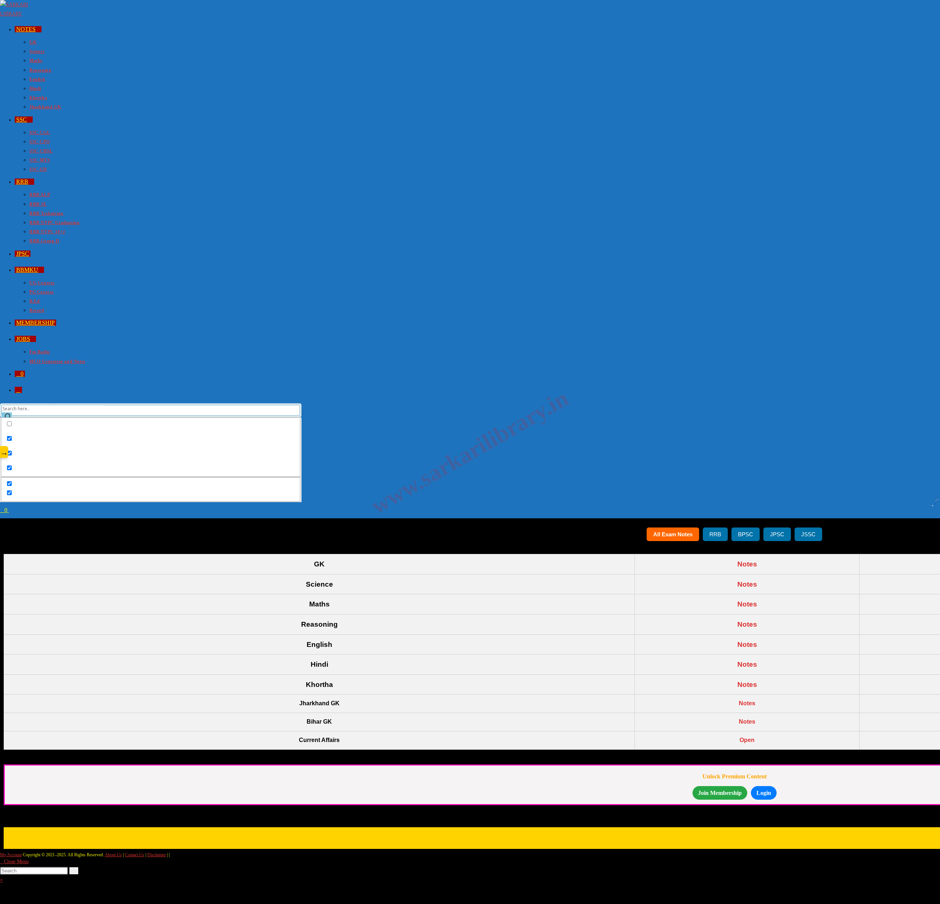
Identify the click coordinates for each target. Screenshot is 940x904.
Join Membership (720, 793)
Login (763, 793)
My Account (11, 854)
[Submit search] (73, 870)
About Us (113, 854)
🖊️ (935, 503)
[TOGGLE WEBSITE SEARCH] (18, 390)
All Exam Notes (673, 534)
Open (747, 740)
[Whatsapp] (720, 836)
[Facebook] (692, 836)
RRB (715, 534)
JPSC (777, 534)
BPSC (745, 534)
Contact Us (134, 854)
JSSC (808, 534)
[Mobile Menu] (11, 510)
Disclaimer (156, 854)
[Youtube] (749, 836)
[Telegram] (777, 836)
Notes (747, 564)
